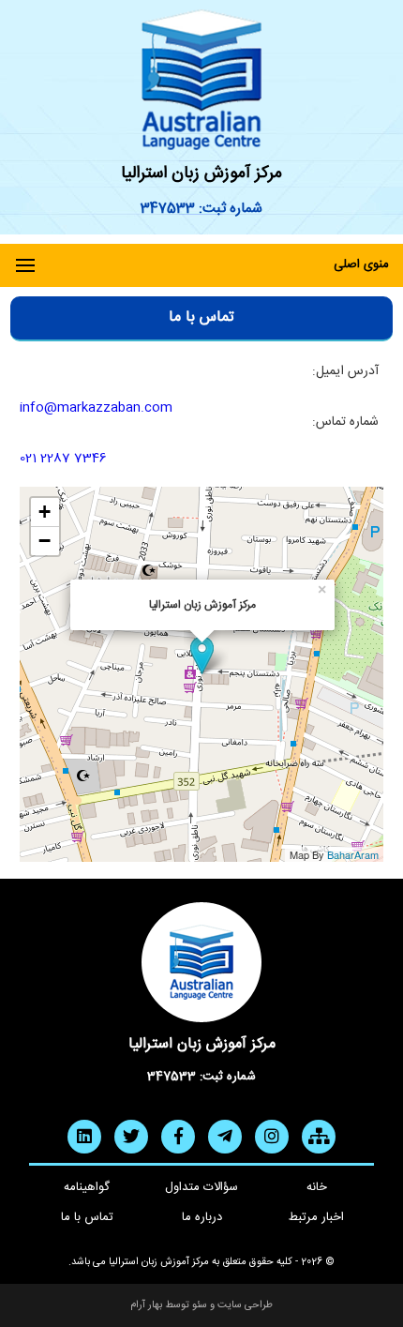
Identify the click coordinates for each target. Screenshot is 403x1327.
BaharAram (353, 854)
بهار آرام (146, 1305)
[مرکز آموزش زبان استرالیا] (201, 79)
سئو (199, 1305)
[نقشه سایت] (319, 1137)
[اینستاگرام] (272, 1137)
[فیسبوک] (178, 1137)
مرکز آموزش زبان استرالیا (201, 173)
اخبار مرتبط (316, 1217)
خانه (316, 1187)
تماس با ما (87, 1217)
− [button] (44, 540)
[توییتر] (131, 1137)
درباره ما (202, 1217)
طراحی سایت (245, 1305)
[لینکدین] (84, 1137)
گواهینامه (87, 1187)
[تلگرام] (225, 1137)
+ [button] (44, 511)
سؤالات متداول (201, 1187)
